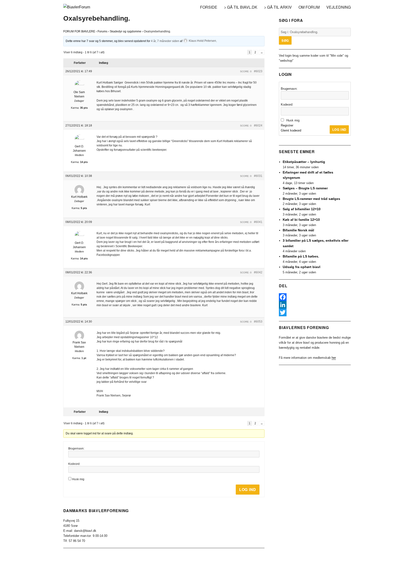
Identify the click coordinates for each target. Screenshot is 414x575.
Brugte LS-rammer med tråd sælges (311, 199)
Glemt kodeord (291, 130)
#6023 (258, 71)
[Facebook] (315, 297)
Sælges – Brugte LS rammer (305, 188)
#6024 (258, 125)
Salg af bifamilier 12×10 (302, 209)
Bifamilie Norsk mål (298, 230)
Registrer (287, 125)
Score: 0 (246, 71)
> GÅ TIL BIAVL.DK (240, 7)
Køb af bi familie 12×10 (301, 220)
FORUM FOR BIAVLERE (79, 31)
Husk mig (78, 479)
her (334, 357)
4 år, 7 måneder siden (165, 40)
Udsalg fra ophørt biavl (301, 267)
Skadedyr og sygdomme (125, 31)
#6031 (258, 176)
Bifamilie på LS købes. (301, 256)
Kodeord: (74, 464)
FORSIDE (208, 7)
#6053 (258, 321)
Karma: (75, 107)
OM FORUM (309, 7)
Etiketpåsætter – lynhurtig (304, 162)
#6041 (258, 222)
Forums (102, 31)
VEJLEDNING (338, 7)
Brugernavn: (76, 448)
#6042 (258, 272)
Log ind (247, 489)
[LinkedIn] (315, 305)
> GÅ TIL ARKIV (278, 7)
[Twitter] (315, 312)
